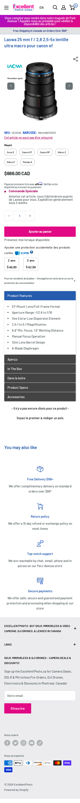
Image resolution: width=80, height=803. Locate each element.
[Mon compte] (63, 7)
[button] (40, 417)
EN (41, 7)
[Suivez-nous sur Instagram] (23, 743)
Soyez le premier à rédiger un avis (40, 418)
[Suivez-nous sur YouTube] (32, 743)
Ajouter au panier (40, 231)
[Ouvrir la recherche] (55, 7)
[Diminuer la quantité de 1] (8, 216)
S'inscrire (18, 708)
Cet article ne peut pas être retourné (28, 137)
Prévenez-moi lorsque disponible (27, 240)
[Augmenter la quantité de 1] (30, 216)
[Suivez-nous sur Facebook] (7, 743)
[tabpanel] (40, 322)
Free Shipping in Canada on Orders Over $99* (40, 30)
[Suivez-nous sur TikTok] (40, 743)
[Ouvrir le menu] (6, 7)
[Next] (69, 86)
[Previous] (11, 86)
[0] (72, 7)
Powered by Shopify (16, 789)
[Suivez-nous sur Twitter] (15, 743)
